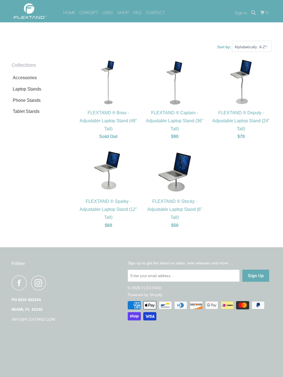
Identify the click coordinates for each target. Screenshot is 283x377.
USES (108, 12)
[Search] (253, 13)
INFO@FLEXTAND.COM (33, 319)
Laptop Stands (27, 89)
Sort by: (224, 47)
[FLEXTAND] (34, 11)
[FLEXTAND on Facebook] (21, 282)
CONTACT (155, 12)
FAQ (137, 12)
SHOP (123, 12)
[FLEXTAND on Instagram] (40, 282)
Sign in (241, 12)
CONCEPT (88, 12)
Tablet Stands (26, 111)
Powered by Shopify (145, 295)
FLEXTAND (151, 288)
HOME (69, 12)
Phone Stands (27, 100)
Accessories (25, 77)
